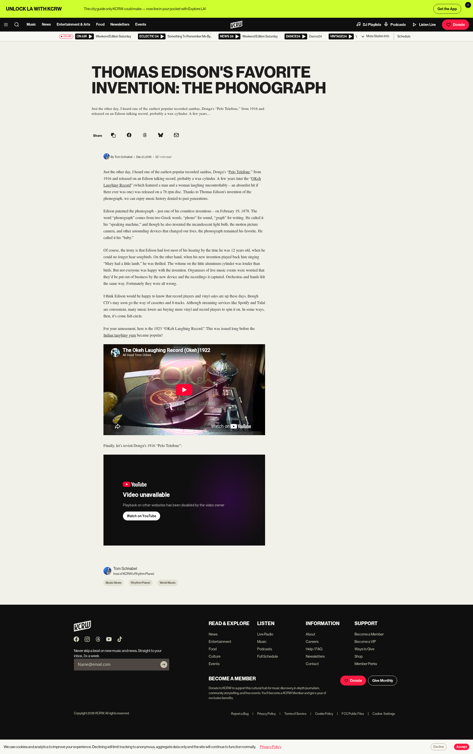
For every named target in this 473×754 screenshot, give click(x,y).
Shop (359, 656)
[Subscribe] (163, 664)
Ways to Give (364, 649)
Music (31, 24)
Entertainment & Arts (73, 24)
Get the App (447, 9)
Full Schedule (267, 656)
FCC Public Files (350, 714)
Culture (214, 656)
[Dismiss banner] (468, 5)
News (46, 24)
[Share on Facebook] (129, 135)
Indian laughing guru (119, 335)
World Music (168, 582)
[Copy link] (113, 135)
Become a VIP (365, 641)
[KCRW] (82, 630)
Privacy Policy (264, 714)
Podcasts (398, 24)
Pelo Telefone (239, 171)
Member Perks (366, 664)
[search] (18, 24)
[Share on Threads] (144, 135)
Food (100, 24)
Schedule (403, 36)
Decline (438, 747)
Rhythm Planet (140, 582)
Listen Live (427, 24)
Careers (312, 641)
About (310, 634)
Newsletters (119, 24)
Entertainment (220, 641)
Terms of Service (293, 714)
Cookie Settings (383, 714)
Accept (461, 747)
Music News (113, 582)
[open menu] (7, 24)
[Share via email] (176, 135)
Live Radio (265, 634)
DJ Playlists (372, 24)
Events (140, 24)
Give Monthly (382, 680)
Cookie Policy (321, 714)
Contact (312, 664)
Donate (459, 24)
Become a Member (369, 634)
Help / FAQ (314, 649)
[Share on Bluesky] (160, 135)
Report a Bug (240, 714)
